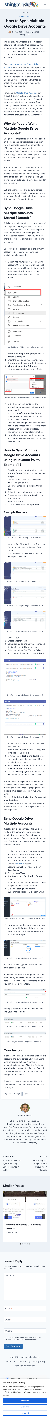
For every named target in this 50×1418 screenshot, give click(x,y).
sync (25, 1094)
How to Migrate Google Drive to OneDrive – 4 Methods (40, 1163)
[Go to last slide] (6, 1216)
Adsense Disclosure (30, 1357)
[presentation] (25, 1205)
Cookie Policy (24, 1361)
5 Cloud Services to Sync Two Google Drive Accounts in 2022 (12, 1163)
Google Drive (25, 16)
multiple (17, 1094)
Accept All (25, 1401)
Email (8, 1320)
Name (8, 1308)
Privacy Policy (38, 1361)
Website (8, 1331)
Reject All (25, 1413)
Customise (25, 1407)
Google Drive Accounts (27, 93)
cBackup (20, 864)
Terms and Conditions (25, 1366)
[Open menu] (45, 4)
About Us (14, 1357)
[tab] (20, 1244)
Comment (10, 1275)
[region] (25, 1398)
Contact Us (10, 1361)
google (8, 1094)
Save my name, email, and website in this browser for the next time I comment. (23, 1338)
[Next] (43, 1216)
